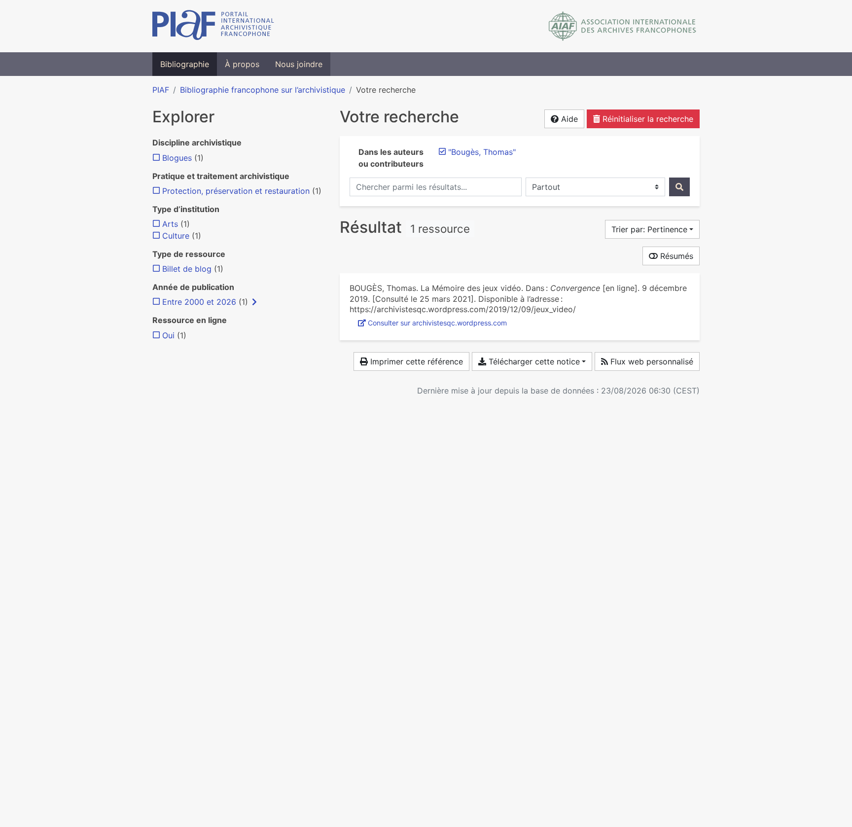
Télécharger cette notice (533, 361)
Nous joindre (298, 64)
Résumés (675, 256)
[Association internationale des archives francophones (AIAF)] (622, 26)
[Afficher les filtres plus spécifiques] (254, 302)
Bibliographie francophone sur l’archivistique (262, 90)
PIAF (160, 90)
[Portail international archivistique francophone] (213, 26)
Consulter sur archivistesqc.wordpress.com (437, 323)
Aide (568, 119)
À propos (242, 64)
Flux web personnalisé (650, 361)
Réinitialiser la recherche (646, 119)
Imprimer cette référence (415, 361)
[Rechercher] (679, 187)
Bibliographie (184, 64)
